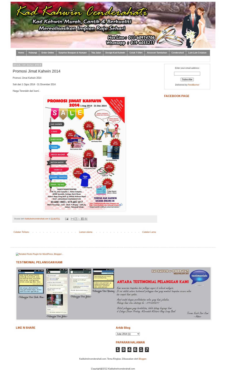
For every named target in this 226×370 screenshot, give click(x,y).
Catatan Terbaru (21, 232)
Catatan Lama (149, 232)
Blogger (142, 359)
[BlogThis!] (76, 219)
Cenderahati (177, 52)
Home (21, 52)
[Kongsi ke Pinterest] (86, 219)
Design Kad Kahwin (115, 52)
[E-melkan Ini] (72, 219)
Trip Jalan (96, 52)
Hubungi (33, 52)
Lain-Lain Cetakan (197, 52)
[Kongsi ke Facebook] (82, 219)
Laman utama (85, 232)
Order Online (47, 52)
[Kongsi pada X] (79, 219)
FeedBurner (193, 85)
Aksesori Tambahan (157, 52)
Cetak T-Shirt (135, 52)
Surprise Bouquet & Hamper (72, 52)
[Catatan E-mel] (66, 219)
